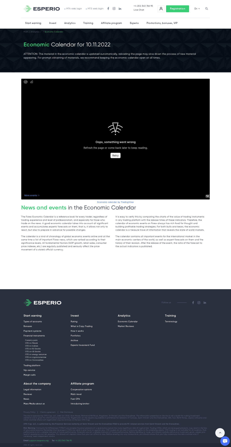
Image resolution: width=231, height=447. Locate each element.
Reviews (28, 394)
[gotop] (220, 433)
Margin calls (30, 375)
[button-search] (207, 9)
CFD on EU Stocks (33, 349)
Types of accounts (33, 322)
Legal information (32, 390)
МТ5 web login (96, 9)
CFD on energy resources (36, 354)
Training (88, 23)
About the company (37, 383)
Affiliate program (82, 383)
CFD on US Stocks (33, 352)
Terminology (171, 322)
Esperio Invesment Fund (83, 345)
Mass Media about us (34, 404)
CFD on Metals (31, 343)
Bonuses (28, 326)
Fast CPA (75, 399)
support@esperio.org (39, 441)
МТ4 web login (74, 9)
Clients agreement (48, 412)
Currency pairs (31, 340)
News (26, 399)
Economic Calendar (128, 322)
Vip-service (29, 370)
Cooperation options (81, 390)
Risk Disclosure (66, 412)
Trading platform (32, 366)
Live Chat (139, 10)
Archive (74, 341)
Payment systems (32, 331)
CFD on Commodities (34, 360)
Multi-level (76, 394)
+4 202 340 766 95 (143, 6)
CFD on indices (31, 346)
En (196, 8)
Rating (74, 322)
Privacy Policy (29, 412)
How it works (77, 331)
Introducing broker (80, 404)
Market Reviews (126, 326)
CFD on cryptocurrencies (35, 357)
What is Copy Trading (81, 326)
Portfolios (75, 336)
